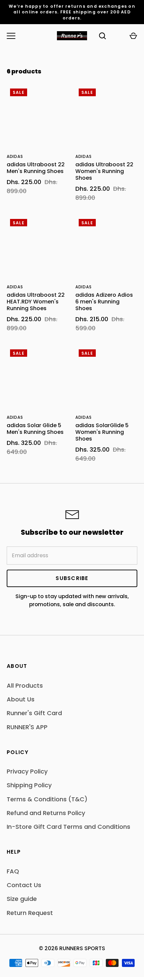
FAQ (13, 871)
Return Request (30, 913)
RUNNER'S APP (27, 727)
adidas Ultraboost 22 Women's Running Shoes (104, 171)
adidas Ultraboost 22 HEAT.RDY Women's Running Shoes (36, 301)
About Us (20, 699)
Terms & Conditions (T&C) (47, 799)
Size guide (22, 899)
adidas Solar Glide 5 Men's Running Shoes (35, 428)
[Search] (102, 35)
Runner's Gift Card (34, 713)
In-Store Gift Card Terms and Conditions (68, 826)
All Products (25, 685)
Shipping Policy (29, 785)
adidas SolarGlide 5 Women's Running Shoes (102, 432)
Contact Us (24, 885)
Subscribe (72, 578)
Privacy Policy (27, 771)
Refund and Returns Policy (46, 813)
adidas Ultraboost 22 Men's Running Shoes (36, 168)
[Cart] (133, 35)
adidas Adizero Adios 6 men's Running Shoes (104, 301)
